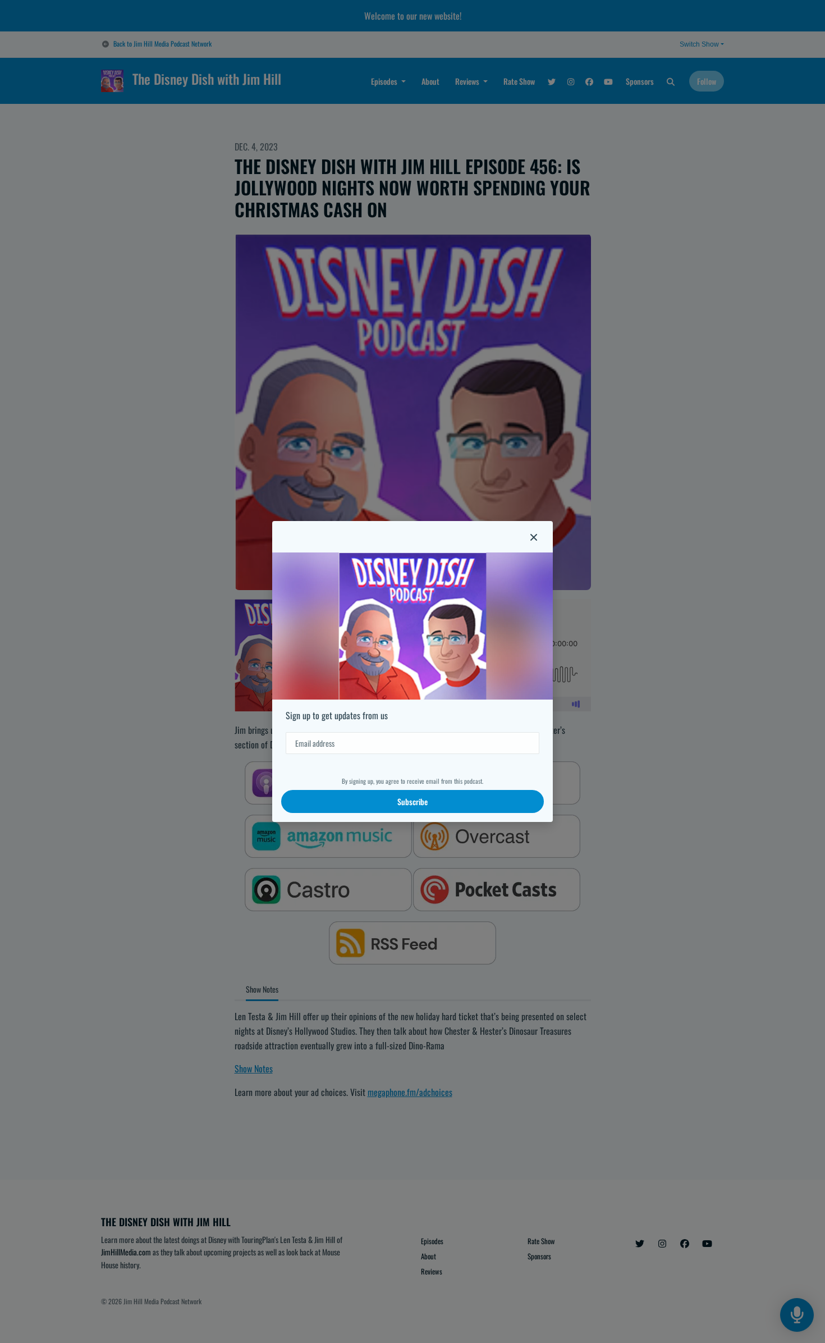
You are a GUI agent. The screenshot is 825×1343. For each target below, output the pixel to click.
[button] (533, 536)
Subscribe (412, 801)
